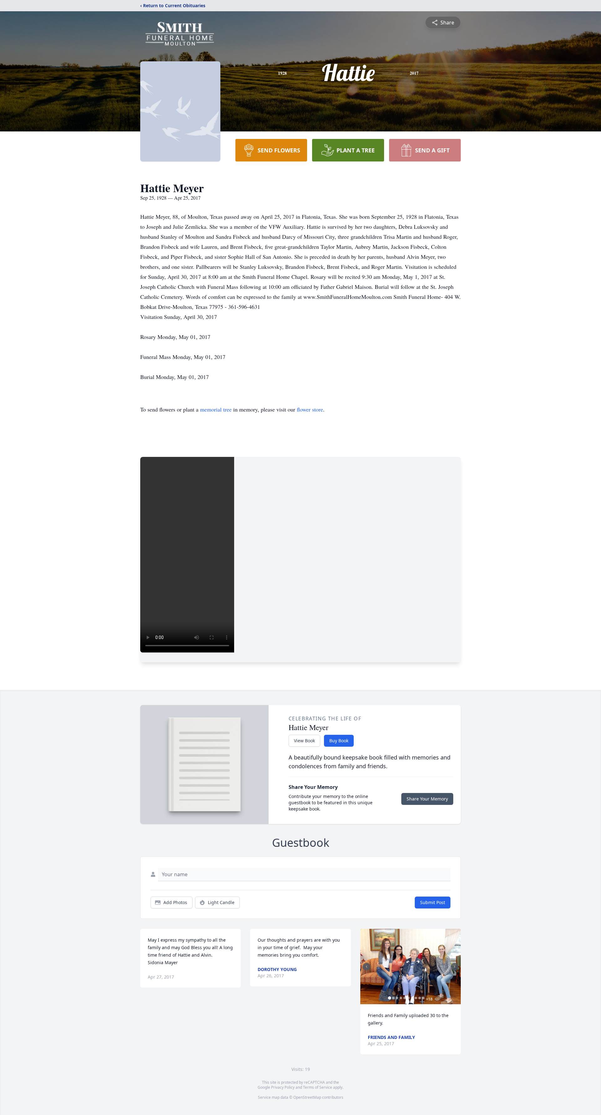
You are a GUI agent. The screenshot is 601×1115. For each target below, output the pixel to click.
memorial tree (216, 409)
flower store (310, 409)
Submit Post (432, 902)
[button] (410, 966)
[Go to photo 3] (397, 998)
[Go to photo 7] (412, 998)
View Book (304, 741)
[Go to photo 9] (420, 998)
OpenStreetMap (307, 1097)
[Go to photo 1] (389, 998)
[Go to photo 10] (423, 998)
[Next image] (454, 966)
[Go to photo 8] (416, 998)
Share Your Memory (427, 799)
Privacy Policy (283, 1087)
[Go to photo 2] (393, 998)
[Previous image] (366, 966)
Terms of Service (317, 1087)
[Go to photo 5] (404, 998)
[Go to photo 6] (408, 998)
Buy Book (338, 741)
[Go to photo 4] (401, 998)
